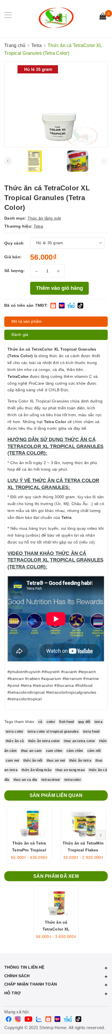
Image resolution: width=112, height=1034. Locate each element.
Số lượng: (14, 270)
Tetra (38, 226)
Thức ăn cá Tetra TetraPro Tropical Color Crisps (29, 850)
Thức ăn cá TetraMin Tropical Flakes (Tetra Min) (83, 850)
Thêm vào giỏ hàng (59, 288)
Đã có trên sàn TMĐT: (26, 305)
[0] (102, 17)
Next (101, 835)
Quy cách (14, 243)
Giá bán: (13, 257)
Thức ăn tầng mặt (44, 218)
